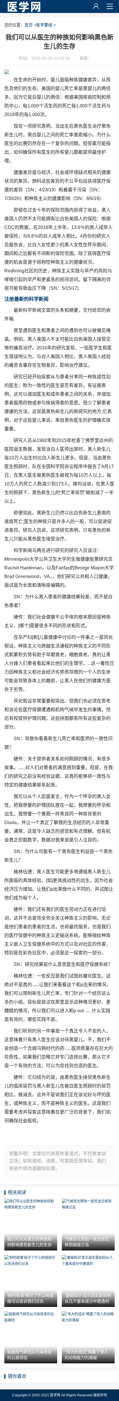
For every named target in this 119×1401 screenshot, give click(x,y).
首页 (29, 25)
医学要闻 (44, 25)
